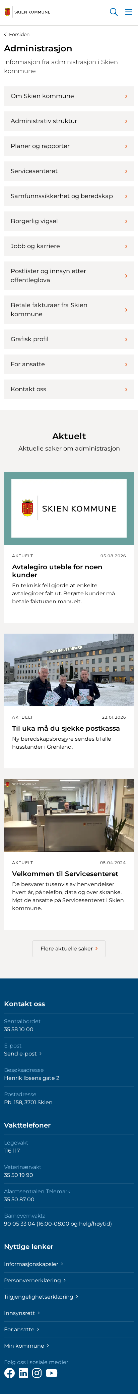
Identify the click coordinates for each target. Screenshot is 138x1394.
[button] (114, 12)
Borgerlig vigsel (34, 221)
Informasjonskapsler (32, 1264)
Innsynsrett (20, 1313)
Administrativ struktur (44, 121)
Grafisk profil (30, 339)
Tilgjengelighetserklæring (39, 1297)
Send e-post (21, 1054)
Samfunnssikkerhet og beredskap (62, 196)
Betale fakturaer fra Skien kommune (49, 309)
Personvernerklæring (33, 1280)
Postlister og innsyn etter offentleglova (48, 275)
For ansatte (28, 364)
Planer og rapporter (40, 146)
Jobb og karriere (35, 246)
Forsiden (19, 34)
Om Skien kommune (42, 96)
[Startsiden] (27, 12)
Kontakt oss (28, 389)
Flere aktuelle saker (67, 948)
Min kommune (25, 1346)
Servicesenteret (34, 171)
